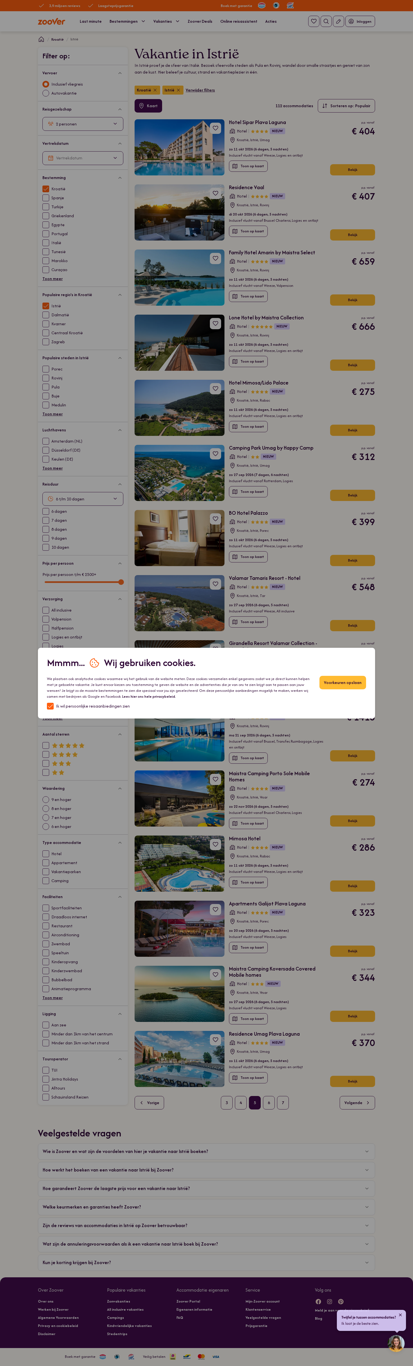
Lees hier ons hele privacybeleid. (149, 696)
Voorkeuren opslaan (343, 682)
